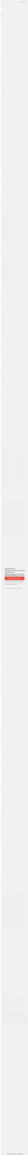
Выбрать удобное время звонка (15, 588)
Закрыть (23, 2)
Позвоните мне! (14, 578)
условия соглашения (13, 584)
